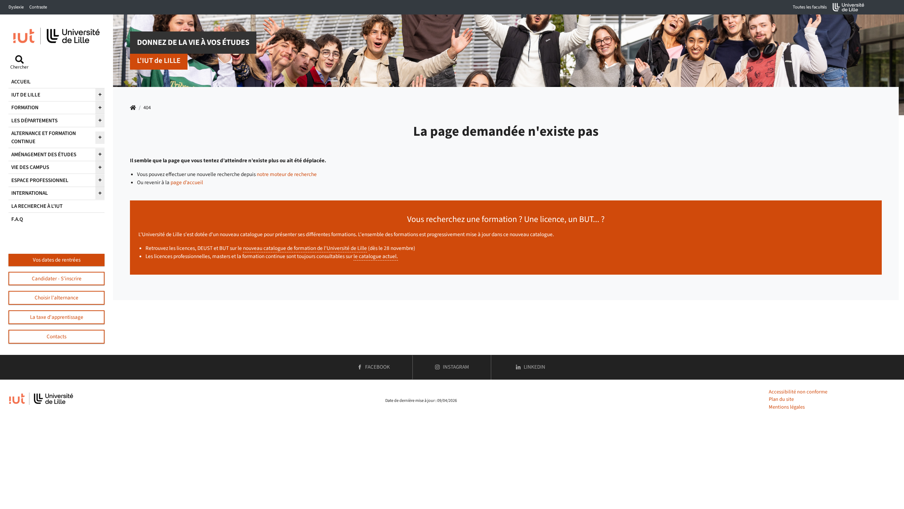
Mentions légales (787, 407)
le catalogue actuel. (375, 256)
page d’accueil (187, 182)
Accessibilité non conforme (798, 392)
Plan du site (781, 399)
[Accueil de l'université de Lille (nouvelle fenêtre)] (848, 7)
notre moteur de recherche (287, 174)
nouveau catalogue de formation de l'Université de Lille (305, 248)
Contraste (38, 7)
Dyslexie (16, 7)
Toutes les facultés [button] (810, 7)
